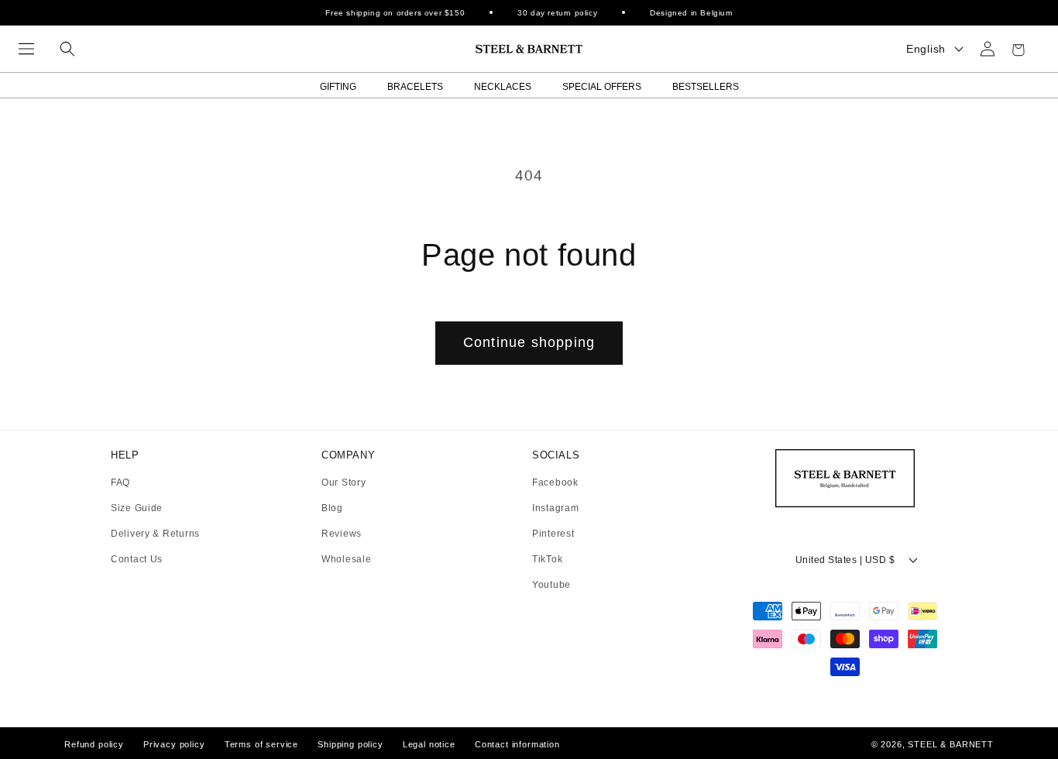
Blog (332, 508)
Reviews (341, 534)
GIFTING (338, 86)
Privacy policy (174, 744)
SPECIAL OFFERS (601, 86)
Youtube (551, 584)
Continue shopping (529, 342)
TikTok (547, 560)
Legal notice (429, 744)
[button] (26, 49)
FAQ (120, 483)
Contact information (517, 744)
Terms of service (261, 744)
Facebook (555, 483)
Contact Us (137, 559)
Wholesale (346, 559)
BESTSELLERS (705, 86)
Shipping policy (350, 744)
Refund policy (94, 744)
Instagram (555, 508)
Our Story (343, 483)
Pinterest (553, 534)
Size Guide (137, 508)
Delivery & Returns (155, 534)
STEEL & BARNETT (951, 744)
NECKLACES (502, 86)
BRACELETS (415, 86)
